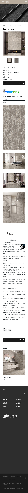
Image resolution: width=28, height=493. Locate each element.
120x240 (20, 25)
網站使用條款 (6, 476)
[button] (24, 60)
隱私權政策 (12, 476)
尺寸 (15, 25)
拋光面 (5, 330)
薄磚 (10, 330)
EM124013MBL (6, 27)
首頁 (4, 25)
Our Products (9, 25)
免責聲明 (19, 476)
